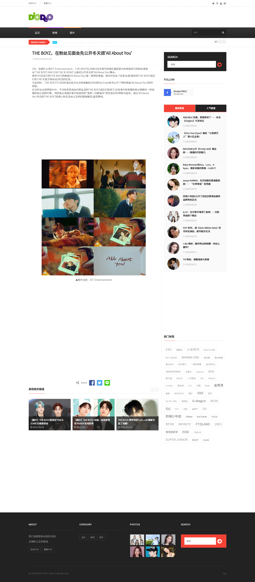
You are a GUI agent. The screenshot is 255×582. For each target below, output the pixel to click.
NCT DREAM (171, 357)
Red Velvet (202, 416)
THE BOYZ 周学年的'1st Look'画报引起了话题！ (92, 421)
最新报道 (179, 108)
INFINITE (184, 424)
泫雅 (198, 385)
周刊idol (170, 364)
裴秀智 (184, 401)
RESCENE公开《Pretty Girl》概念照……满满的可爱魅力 (88, 42)
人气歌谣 (191, 378)
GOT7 (195, 408)
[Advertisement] (163, 17)
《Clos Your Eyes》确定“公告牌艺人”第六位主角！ (200, 134)
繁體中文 (47, 3)
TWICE (179, 349)
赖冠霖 (207, 357)
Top (224, 573)
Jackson (200, 371)
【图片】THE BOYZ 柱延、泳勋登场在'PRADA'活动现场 (48, 421)
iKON (214, 400)
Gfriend (211, 378)
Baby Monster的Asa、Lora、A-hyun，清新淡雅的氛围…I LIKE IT (199, 166)
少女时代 (193, 349)
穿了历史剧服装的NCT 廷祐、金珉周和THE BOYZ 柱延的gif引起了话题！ (137, 421)
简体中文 (32, 3)
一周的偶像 (196, 364)
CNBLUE (197, 432)
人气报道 (210, 108)
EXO (169, 349)
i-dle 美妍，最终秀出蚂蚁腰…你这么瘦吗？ (201, 245)
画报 (168, 393)
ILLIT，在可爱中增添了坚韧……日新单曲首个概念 (201, 213)
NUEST (179, 378)
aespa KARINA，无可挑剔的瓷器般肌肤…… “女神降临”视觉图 (201, 182)
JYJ (204, 408)
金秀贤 (218, 385)
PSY (177, 408)
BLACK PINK (209, 349)
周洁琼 (180, 385)
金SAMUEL (211, 364)
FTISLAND (203, 424)
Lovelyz (169, 385)
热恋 (185, 408)
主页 (37, 32)
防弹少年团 (173, 416)
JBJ (202, 378)
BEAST (195, 439)
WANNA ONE (190, 357)
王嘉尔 (188, 371)
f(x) (168, 408)
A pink (206, 439)
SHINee (189, 416)
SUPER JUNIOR (177, 439)
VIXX (200, 393)
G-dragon (199, 400)
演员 (210, 393)
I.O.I (190, 385)
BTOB (170, 424)
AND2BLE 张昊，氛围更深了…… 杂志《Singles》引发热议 (202, 119)
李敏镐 (214, 416)
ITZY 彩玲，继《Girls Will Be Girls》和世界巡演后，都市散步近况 (202, 229)
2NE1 (218, 424)
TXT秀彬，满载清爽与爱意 (196, 259)
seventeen (173, 371)
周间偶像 (219, 357)
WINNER (172, 431)
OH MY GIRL (171, 401)
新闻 (54, 32)
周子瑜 (169, 378)
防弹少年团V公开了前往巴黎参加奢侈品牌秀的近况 (201, 198)
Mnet (207, 385)
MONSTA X (179, 393)
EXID (185, 431)
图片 (72, 32)
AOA (211, 371)
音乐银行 (182, 364)
